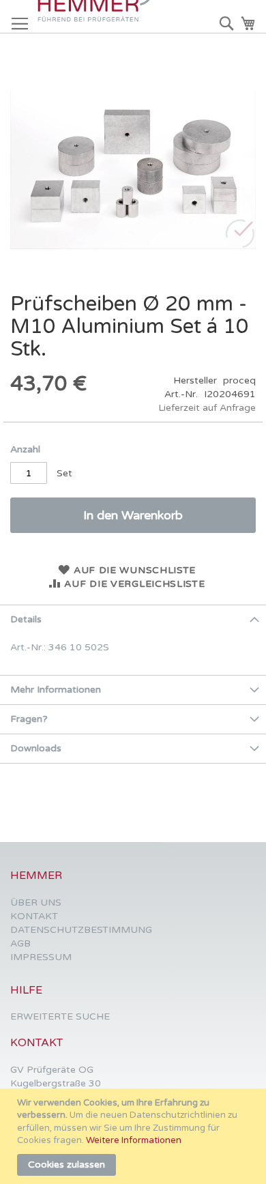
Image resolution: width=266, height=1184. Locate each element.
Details (26, 619)
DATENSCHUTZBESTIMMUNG (81, 930)
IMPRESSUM (41, 957)
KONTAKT (34, 916)
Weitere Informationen (133, 1140)
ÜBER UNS (35, 902)
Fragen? (29, 719)
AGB (20, 943)
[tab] (133, 619)
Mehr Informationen (55, 689)
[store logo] (99, 16)
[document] (134, 1136)
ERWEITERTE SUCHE (60, 1016)
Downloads (35, 748)
